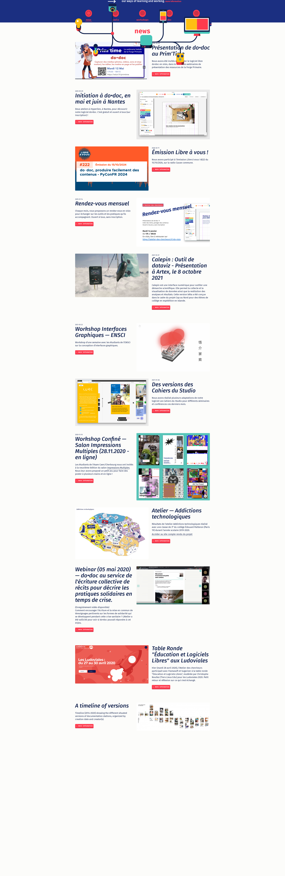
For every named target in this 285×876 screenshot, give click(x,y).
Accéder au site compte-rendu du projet (172, 534)
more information (173, 1)
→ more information (161, 74)
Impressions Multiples (118, 467)
